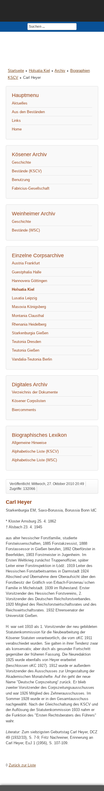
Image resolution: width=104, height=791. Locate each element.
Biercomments (24, 410)
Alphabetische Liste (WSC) (34, 460)
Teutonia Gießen (25, 350)
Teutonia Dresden (26, 341)
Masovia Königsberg (29, 307)
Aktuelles (19, 103)
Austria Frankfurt (26, 263)
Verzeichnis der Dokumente (35, 392)
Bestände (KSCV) (27, 171)
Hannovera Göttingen (29, 281)
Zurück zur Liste (22, 765)
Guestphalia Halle (26, 272)
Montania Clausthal (28, 316)
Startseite (16, 70)
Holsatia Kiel (39, 70)
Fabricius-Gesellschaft (30, 188)
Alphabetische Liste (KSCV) (35, 451)
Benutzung (21, 180)
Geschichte (21, 162)
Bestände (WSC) (26, 230)
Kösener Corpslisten (29, 401)
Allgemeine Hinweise (29, 443)
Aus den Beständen (28, 112)
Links (16, 120)
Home (17, 129)
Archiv (60, 70)
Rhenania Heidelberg (29, 324)
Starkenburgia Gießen (30, 333)
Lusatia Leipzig (24, 298)
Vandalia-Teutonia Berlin (32, 359)
